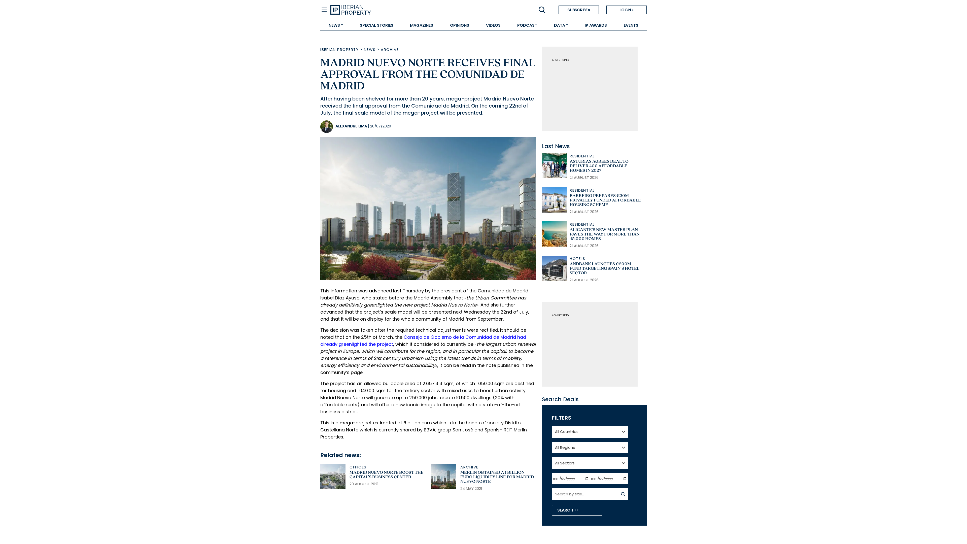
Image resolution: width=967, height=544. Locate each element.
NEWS (334, 25)
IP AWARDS (596, 25)
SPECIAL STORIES (376, 25)
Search (565, 510)
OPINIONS (459, 25)
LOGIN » (626, 10)
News (370, 49)
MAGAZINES (421, 25)
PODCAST (527, 25)
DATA (559, 25)
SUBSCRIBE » (578, 10)
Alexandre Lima (351, 126)
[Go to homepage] (407, 10)
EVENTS (631, 25)
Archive (390, 49)
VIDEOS (493, 25)
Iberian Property (339, 49)
